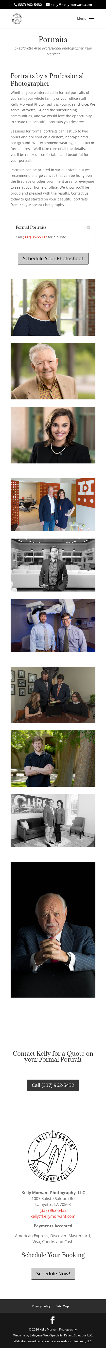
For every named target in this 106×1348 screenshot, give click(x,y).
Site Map (62, 1306)
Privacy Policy (41, 1306)
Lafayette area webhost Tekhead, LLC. (66, 1341)
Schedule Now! (53, 1273)
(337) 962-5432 (35, 237)
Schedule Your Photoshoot (53, 258)
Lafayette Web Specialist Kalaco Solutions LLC (61, 1335)
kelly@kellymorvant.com (53, 1216)
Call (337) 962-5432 (53, 1085)
